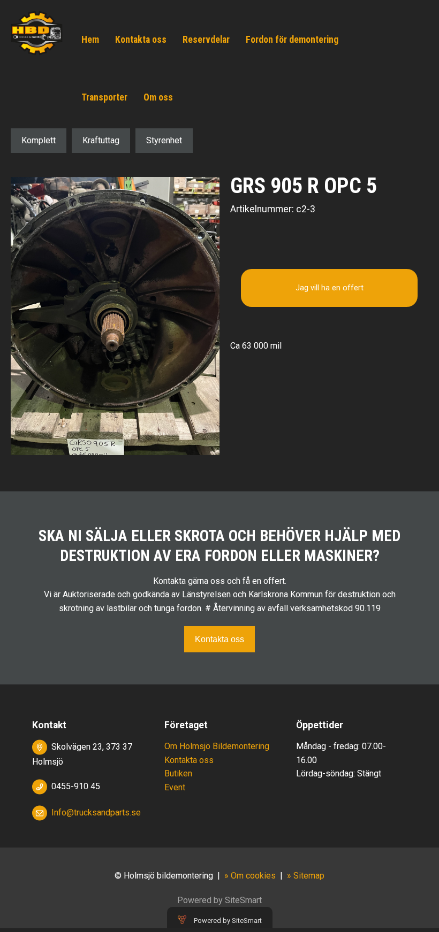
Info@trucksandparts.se (96, 812)
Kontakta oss (140, 39)
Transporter (104, 97)
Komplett (38, 140)
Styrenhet (164, 140)
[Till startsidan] (36, 32)
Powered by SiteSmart (228, 920)
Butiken (178, 773)
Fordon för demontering (292, 39)
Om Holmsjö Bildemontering (216, 746)
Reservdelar (206, 39)
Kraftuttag (100, 140)
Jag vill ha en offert (330, 287)
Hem (90, 39)
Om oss (158, 97)
